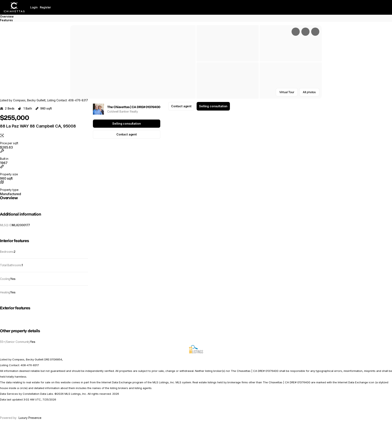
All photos (309, 92)
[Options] (296, 32)
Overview (7, 16)
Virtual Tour (286, 92)
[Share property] (315, 32)
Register (45, 7)
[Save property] (305, 32)
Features (6, 20)
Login (33, 7)
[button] (133, 62)
